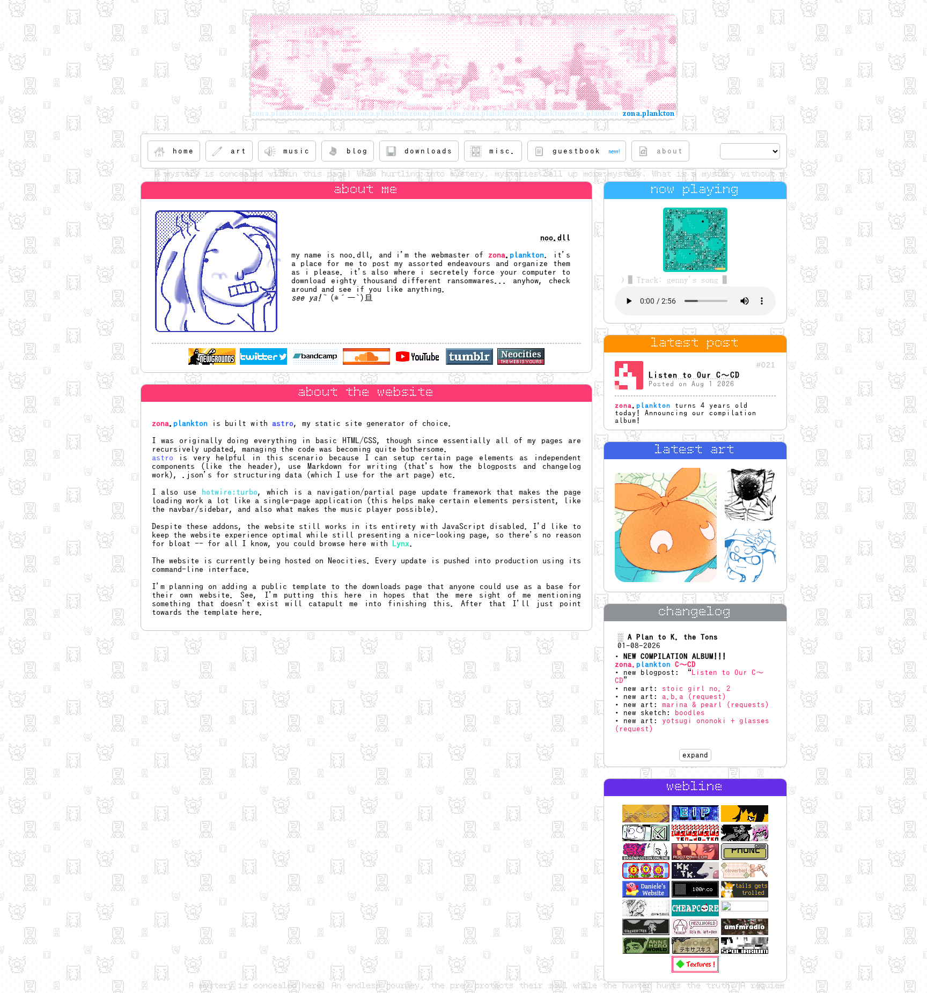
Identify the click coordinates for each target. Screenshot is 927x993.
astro (282, 423)
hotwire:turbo (230, 492)
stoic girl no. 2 (696, 689)
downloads (381, 586)
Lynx (400, 543)
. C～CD (655, 664)
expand (695, 755)
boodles (690, 713)
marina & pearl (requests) (715, 705)
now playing (695, 190)
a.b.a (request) (694, 697)
